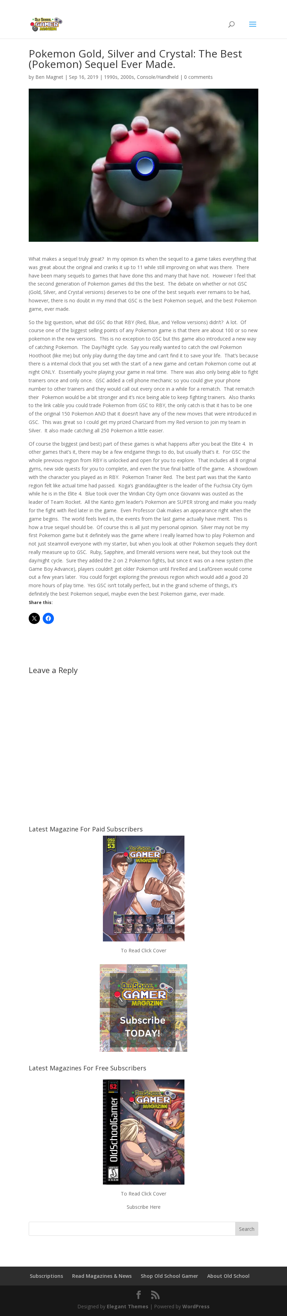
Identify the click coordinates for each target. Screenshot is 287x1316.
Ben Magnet (49, 77)
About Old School (228, 1276)
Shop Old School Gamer (169, 1276)
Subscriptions (46, 1276)
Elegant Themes (127, 1306)
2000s (127, 77)
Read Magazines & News (102, 1276)
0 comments (198, 77)
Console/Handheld (157, 77)
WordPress (196, 1306)
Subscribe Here (144, 1207)
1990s (111, 77)
